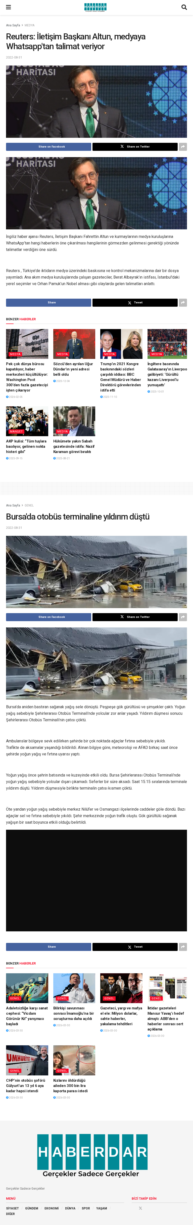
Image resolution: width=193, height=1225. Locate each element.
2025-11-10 (110, 397)
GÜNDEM (31, 1208)
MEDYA (29, 25)
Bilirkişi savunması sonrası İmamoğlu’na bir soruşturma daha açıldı (73, 1013)
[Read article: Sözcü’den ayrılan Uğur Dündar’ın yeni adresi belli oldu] (74, 344)
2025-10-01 (157, 391)
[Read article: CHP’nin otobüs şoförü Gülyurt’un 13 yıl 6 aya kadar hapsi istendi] (27, 1060)
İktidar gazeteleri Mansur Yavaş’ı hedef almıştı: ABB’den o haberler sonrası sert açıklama (166, 1018)
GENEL (29, 505)
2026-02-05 (16, 397)
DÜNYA (70, 1208)
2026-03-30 (16, 1030)
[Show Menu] (8, 7)
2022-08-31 (14, 57)
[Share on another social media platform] (183, 147)
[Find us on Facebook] (133, 1208)
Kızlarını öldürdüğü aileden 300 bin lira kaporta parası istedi (70, 1085)
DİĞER (10, 1214)
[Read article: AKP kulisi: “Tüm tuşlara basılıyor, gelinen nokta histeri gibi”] (27, 421)
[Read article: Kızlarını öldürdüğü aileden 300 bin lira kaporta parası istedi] (74, 1060)
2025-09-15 (16, 458)
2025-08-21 (63, 458)
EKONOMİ (51, 1208)
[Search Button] (184, 7)
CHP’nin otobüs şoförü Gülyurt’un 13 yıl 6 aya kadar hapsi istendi (25, 1085)
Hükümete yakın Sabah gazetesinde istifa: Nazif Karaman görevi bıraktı (74, 446)
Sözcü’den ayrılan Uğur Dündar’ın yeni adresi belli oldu (73, 369)
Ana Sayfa (13, 25)
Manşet (16, 431)
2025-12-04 (63, 381)
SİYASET (12, 1208)
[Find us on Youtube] (147, 1208)
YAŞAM (101, 1208)
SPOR (86, 1208)
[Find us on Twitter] (140, 1208)
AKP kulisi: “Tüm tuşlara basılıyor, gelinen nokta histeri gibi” (26, 446)
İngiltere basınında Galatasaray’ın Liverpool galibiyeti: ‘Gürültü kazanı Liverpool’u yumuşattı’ (168, 374)
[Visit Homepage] (96, 8)
